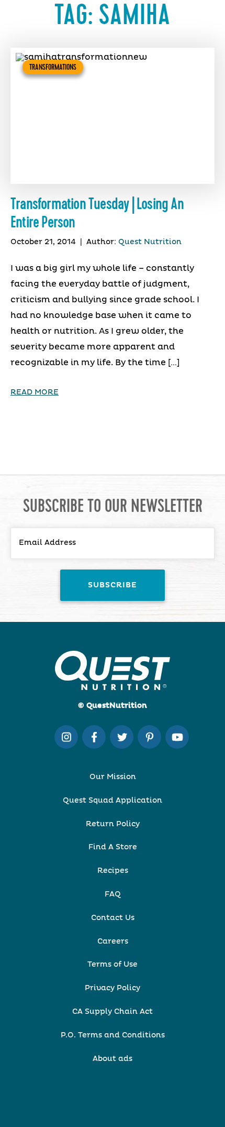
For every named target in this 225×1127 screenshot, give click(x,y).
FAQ (113, 894)
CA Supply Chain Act (112, 1011)
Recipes (112, 870)
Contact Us (112, 918)
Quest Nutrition (150, 242)
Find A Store (112, 847)
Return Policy (113, 824)
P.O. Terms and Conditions (113, 1035)
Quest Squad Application (112, 800)
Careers (112, 941)
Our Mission (112, 777)
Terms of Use (112, 964)
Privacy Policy (112, 988)
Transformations (52, 67)
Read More (34, 392)
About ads (112, 1059)
